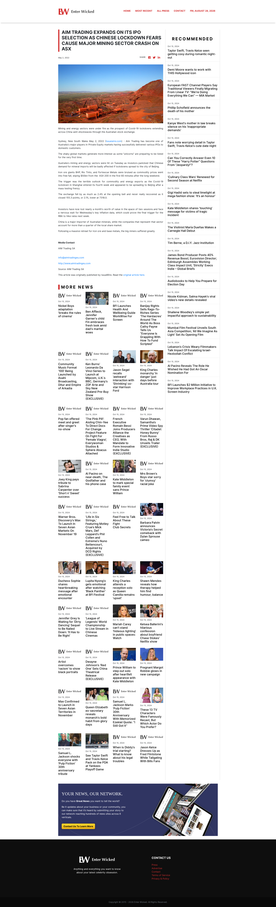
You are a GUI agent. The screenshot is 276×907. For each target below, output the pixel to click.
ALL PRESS (163, 10)
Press (155, 864)
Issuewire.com (113, 141)
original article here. (134, 274)
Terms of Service (161, 875)
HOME (127, 10)
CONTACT (179, 10)
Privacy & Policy (160, 878)
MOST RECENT (143, 10)
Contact (156, 871)
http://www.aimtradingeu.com (74, 263)
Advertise (157, 868)
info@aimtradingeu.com (71, 257)
